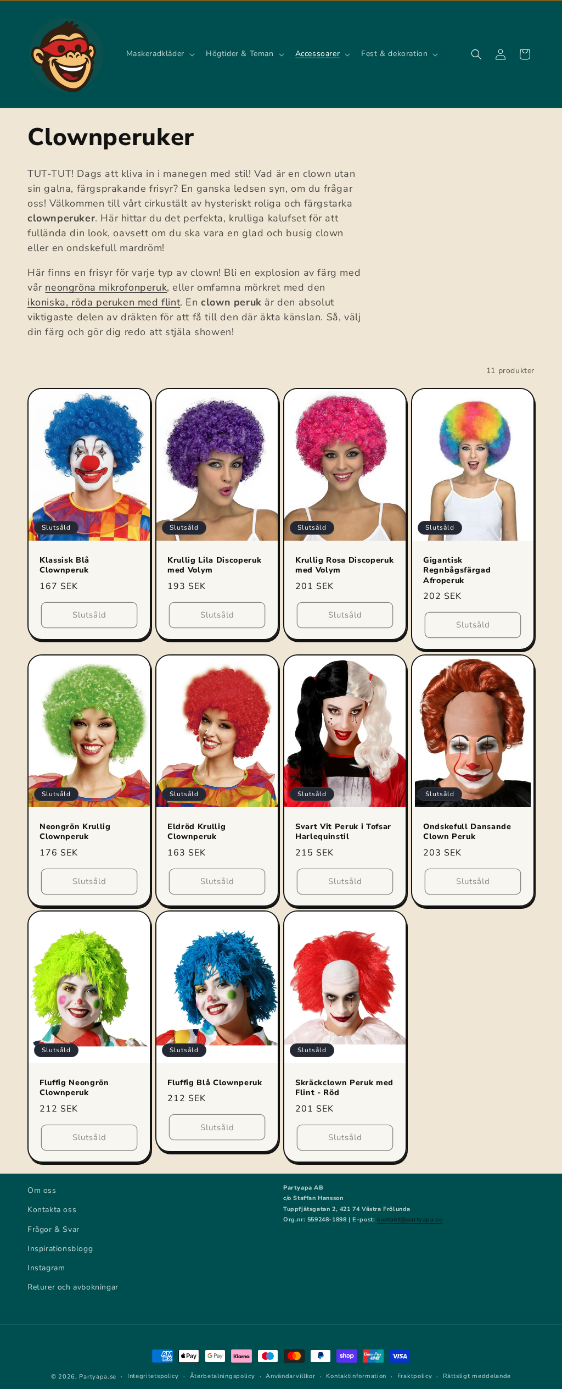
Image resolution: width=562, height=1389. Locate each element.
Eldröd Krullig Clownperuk (196, 832)
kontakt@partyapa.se (409, 1219)
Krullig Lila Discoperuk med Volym (214, 565)
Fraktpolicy (414, 1376)
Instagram (46, 1268)
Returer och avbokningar (73, 1287)
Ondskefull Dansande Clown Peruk (467, 832)
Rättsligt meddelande (477, 1376)
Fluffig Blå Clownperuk (214, 1083)
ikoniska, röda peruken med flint (103, 302)
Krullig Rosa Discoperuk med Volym (344, 565)
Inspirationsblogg (60, 1248)
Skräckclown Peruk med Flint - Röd (344, 1088)
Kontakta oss (51, 1209)
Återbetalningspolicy (222, 1376)
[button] (159, 53)
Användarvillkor (291, 1376)
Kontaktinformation (356, 1376)
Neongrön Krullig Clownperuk (75, 832)
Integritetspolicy (153, 1376)
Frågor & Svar (53, 1229)
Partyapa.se (97, 1377)
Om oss (42, 1190)
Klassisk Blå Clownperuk (64, 565)
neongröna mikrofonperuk (106, 287)
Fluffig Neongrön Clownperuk (74, 1088)
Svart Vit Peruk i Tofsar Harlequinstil (343, 832)
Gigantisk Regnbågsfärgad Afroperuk (457, 570)
